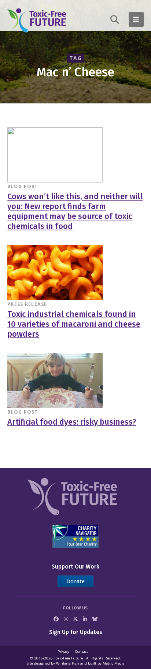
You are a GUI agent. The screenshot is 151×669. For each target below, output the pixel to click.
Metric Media (114, 663)
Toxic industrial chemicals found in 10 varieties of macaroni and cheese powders (73, 324)
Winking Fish (67, 663)
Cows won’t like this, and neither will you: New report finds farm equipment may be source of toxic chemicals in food (75, 211)
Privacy (63, 651)
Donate (75, 581)
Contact (81, 651)
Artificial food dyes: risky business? (71, 422)
